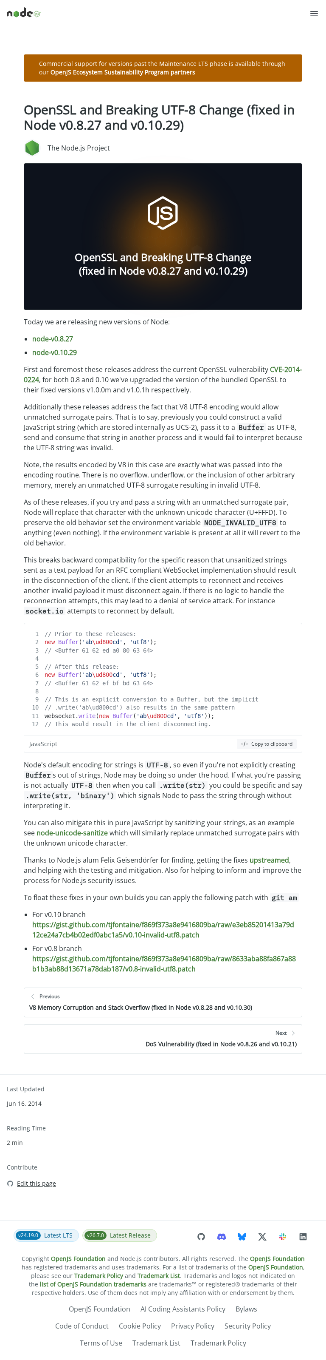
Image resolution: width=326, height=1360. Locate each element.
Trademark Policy (98, 1276)
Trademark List (159, 1276)
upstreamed (269, 860)
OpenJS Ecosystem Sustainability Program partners (123, 72)
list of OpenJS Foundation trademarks (93, 1284)
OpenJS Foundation (78, 1259)
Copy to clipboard (271, 743)
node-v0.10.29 (54, 352)
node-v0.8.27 (52, 339)
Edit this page (36, 1183)
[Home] (158, 13)
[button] (314, 14)
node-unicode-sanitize (72, 833)
